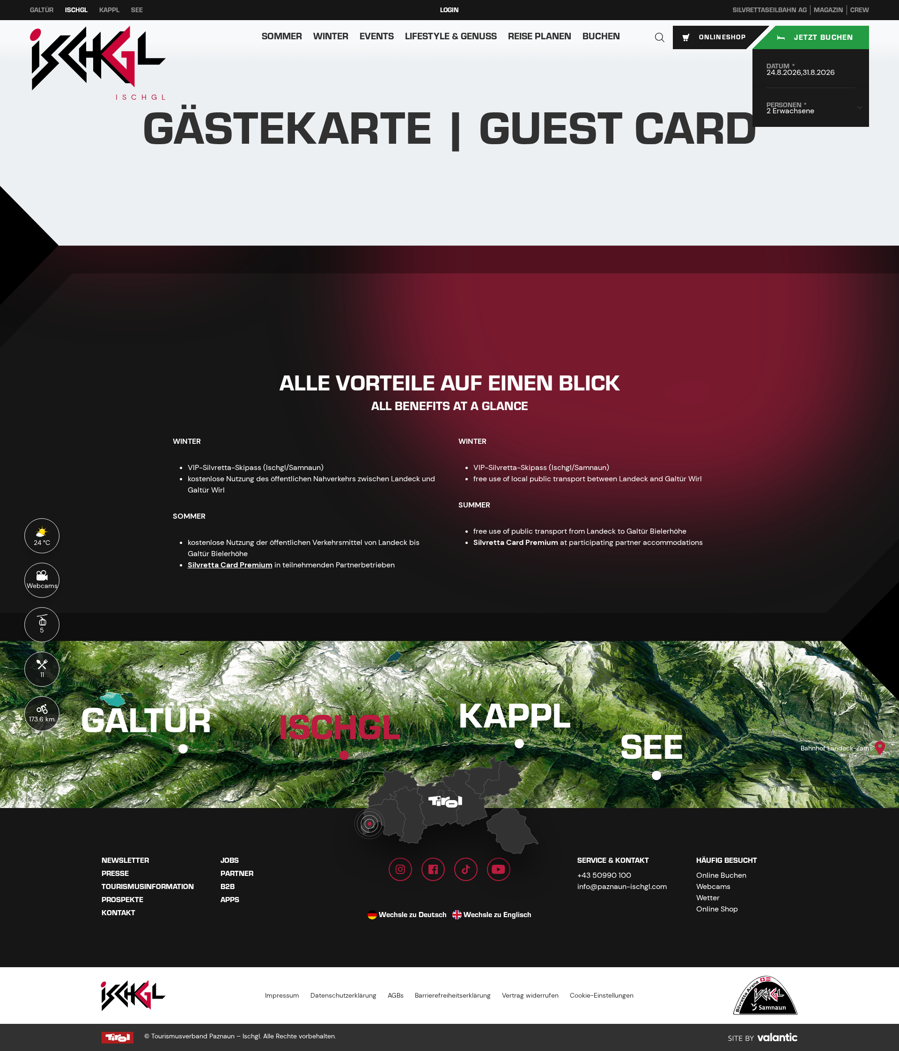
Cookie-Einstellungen (602, 995)
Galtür (41, 10)
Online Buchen (721, 875)
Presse (115, 873)
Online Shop (717, 909)
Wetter (708, 898)
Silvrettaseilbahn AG (770, 10)
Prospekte (122, 899)
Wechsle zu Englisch (497, 914)
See (137, 10)
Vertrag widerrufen (530, 995)
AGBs (396, 995)
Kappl (109, 10)
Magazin (828, 10)
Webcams (713, 886)
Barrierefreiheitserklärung (453, 995)
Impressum (282, 995)
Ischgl (76, 10)
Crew (859, 10)
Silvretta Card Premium (230, 565)
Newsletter (125, 860)
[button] (660, 37)
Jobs (230, 860)
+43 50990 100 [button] (604, 875)
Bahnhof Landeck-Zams (837, 748)
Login (449, 10)
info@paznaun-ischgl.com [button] (622, 886)
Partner (237, 873)
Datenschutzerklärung (343, 995)
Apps (230, 899)
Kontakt (118, 912)
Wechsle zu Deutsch (413, 914)
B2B (228, 886)
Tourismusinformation (148, 886)
